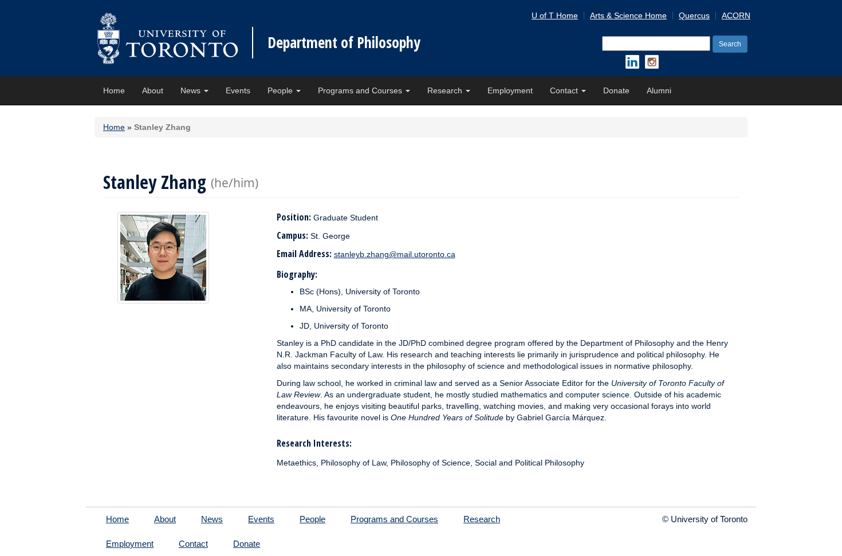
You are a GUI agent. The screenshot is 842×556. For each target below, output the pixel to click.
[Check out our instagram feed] (652, 62)
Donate (616, 90)
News (191, 90)
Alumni (659, 90)
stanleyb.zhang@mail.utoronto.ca (394, 254)
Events (238, 90)
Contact (565, 90)
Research (446, 90)
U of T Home (555, 15)
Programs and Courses (361, 90)
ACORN (736, 15)
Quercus (694, 15)
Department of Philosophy (343, 42)
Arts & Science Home (628, 15)
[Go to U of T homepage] (168, 38)
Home (114, 90)
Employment (510, 90)
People (281, 90)
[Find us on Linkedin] (632, 62)
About (152, 90)
